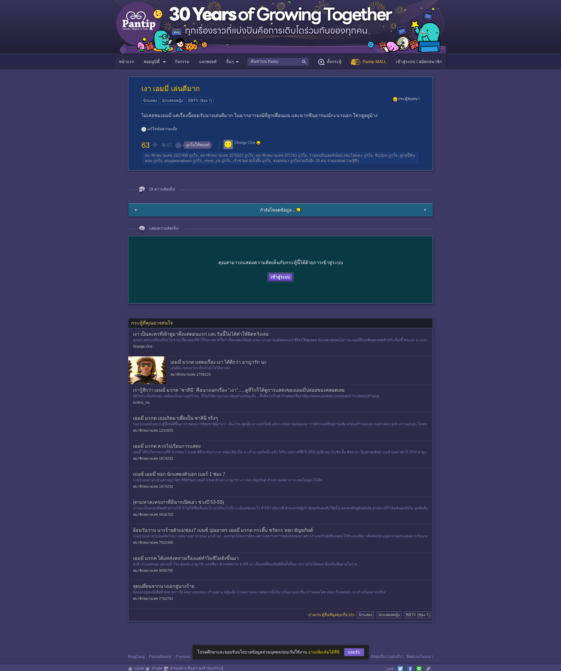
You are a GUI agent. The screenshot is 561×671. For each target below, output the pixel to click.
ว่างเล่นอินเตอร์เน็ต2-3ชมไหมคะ (336, 155)
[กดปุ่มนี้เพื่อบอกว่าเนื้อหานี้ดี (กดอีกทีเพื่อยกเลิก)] (155, 145)
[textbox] (278, 61)
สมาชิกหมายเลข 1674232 (153, 458)
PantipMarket (160, 656)
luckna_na (141, 402)
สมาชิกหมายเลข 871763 (276, 155)
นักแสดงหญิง (172, 100)
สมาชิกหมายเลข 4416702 (153, 515)
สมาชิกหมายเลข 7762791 (153, 599)
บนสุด (139, 668)
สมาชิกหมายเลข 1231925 (153, 430)
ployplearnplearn (178, 160)
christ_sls (212, 160)
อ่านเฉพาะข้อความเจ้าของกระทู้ (196, 668)
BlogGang (136, 656)
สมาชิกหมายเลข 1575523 (221, 155)
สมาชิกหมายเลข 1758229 (190, 374)
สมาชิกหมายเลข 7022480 (153, 543)
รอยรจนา (281, 160)
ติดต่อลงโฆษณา (419, 656)
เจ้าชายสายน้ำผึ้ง (247, 160)
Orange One (245, 143)
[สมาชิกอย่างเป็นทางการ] (258, 143)
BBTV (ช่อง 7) (200, 100)
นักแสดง (150, 100)
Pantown (183, 656)
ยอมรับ (354, 652)
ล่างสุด (157, 668)
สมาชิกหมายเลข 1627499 (166, 155)
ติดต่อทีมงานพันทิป (386, 656)
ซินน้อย (381, 155)
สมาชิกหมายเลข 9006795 (153, 571)
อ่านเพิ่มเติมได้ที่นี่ (324, 652)
